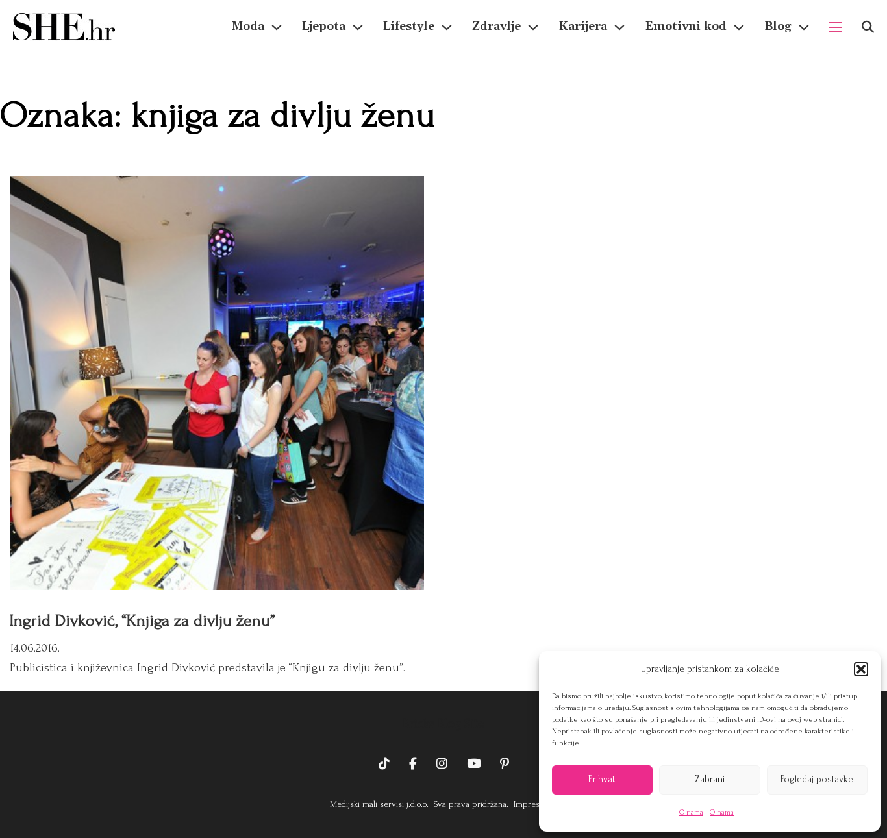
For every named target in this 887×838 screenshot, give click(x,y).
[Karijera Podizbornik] (619, 27)
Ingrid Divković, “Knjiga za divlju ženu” (142, 620)
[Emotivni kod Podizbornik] (739, 27)
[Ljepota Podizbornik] (358, 27)
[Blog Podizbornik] (804, 27)
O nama (691, 812)
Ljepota (323, 26)
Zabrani (710, 779)
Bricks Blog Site (443, 723)
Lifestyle (408, 26)
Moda (248, 26)
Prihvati (602, 779)
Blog (778, 26)
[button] (861, 669)
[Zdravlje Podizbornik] (533, 27)
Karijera (582, 26)
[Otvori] (868, 27)
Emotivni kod (686, 26)
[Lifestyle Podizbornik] (447, 27)
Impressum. (534, 804)
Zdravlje (496, 26)
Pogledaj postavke (817, 779)
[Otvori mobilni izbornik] (835, 27)
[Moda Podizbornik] (276, 27)
